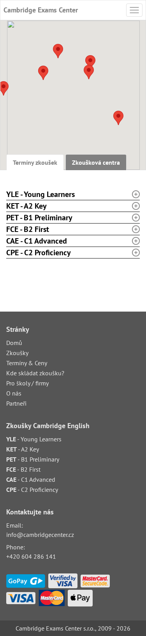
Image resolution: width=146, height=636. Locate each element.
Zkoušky (17, 353)
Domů (14, 343)
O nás (13, 393)
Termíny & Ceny (26, 363)
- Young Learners (34, 439)
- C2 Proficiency (32, 489)
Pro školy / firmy (27, 383)
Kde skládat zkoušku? (35, 373)
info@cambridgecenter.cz (40, 534)
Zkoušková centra (96, 162)
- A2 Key (22, 449)
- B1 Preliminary (32, 459)
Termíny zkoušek (35, 162)
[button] (118, 118)
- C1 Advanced (30, 479)
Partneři (16, 403)
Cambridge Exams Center (41, 9)
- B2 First (23, 469)
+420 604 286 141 (31, 556)
